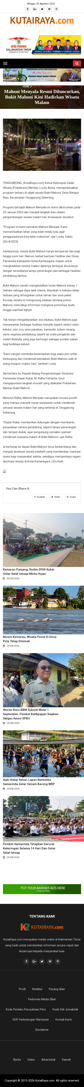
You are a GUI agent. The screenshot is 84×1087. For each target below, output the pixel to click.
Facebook (40, 497)
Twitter (57, 497)
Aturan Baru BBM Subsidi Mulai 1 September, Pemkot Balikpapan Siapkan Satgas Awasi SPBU (30, 714)
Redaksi (37, 989)
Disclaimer (42, 1029)
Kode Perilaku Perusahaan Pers (26, 1009)
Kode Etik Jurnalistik (65, 1009)
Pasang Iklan (57, 989)
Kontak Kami (63, 1019)
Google (72, 497)
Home (26, 86)
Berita (17, 1059)
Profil (22, 989)
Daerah (66, 1059)
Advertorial (48, 1059)
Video (31, 1059)
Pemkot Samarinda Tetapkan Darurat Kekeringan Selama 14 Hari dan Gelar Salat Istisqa (29, 848)
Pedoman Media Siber (42, 999)
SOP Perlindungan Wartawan (31, 1019)
